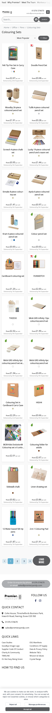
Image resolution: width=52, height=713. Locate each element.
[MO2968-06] (13, 324)
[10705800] (13, 156)
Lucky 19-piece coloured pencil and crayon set (39, 151)
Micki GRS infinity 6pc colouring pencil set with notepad (13, 362)
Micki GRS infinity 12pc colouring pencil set (39, 319)
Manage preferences (37, 704)
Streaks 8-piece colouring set (13, 193)
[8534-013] (39, 493)
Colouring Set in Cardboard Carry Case (13, 404)
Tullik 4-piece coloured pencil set (39, 109)
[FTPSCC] (12, 71)
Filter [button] (44, 38)
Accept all (27, 709)
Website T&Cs (35, 652)
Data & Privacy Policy (38, 649)
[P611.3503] (39, 366)
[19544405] (13, 114)
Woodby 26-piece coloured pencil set (13, 109)
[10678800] (39, 156)
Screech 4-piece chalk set (13, 151)
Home (6, 27)
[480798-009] (13, 282)
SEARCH (44, 19)
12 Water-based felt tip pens (13, 530)
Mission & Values (37, 655)
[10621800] (13, 198)
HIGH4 (39, 402)
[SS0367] (39, 535)
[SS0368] (13, 409)
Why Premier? (13, 2)
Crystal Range (35, 659)
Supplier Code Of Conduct (12, 649)
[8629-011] (13, 493)
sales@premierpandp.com (35, 13)
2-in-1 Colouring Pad (39, 529)
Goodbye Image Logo (11, 646)
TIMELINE (6, 655)
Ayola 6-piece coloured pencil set (39, 193)
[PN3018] (39, 71)
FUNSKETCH (39, 276)
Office (14, 27)
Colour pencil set (39, 234)
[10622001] (12, 240)
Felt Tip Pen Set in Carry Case (13, 66)
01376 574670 (38, 582)
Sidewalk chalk (13, 486)
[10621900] (39, 198)
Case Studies (7, 642)
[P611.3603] (13, 366)
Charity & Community (11, 652)
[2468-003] (39, 240)
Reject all (13, 704)
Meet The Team (29, 2)
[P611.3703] (39, 324)
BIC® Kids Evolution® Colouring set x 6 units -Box (13, 446)
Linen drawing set (39, 486)
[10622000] (14, 240)
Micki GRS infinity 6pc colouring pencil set (39, 362)
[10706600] (39, 114)
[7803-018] (13, 535)
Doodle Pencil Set (39, 65)
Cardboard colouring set (13, 276)
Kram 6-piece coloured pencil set (13, 235)
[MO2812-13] (39, 409)
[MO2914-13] (39, 282)
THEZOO (13, 318)
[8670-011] (39, 451)
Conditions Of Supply (38, 646)
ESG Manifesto (36, 642)
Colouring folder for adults (39, 446)
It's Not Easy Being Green (12, 659)
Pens (22, 27)
